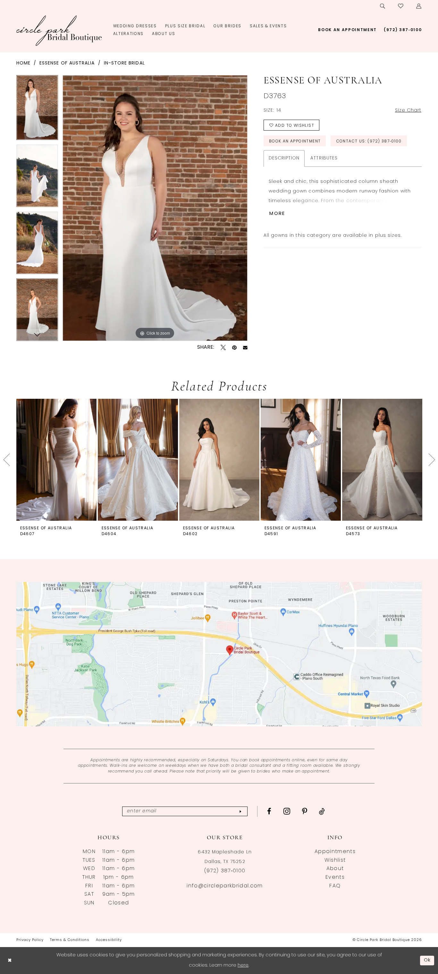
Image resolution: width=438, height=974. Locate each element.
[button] (419, 6)
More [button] (277, 213)
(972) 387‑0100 (225, 871)
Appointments (335, 851)
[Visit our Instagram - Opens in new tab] (287, 811)
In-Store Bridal (124, 63)
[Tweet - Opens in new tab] (223, 347)
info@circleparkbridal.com (225, 886)
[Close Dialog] (9, 960)
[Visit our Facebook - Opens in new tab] (269, 811)
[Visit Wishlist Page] (401, 6)
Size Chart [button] (408, 110)
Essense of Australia (67, 63)
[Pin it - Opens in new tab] (234, 347)
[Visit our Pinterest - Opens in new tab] (304, 811)
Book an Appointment (295, 141)
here (243, 965)
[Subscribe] (240, 811)
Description (284, 158)
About (335, 868)
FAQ (335, 886)
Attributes (324, 158)
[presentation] (56, 459)
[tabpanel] (37, 109)
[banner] (59, 30)
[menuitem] (383, 6)
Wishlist (335, 860)
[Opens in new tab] (219, 654)
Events (335, 877)
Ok (427, 960)
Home (23, 63)
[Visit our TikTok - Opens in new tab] (322, 811)
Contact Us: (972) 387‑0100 (369, 141)
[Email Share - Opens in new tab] (245, 348)
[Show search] (383, 6)
